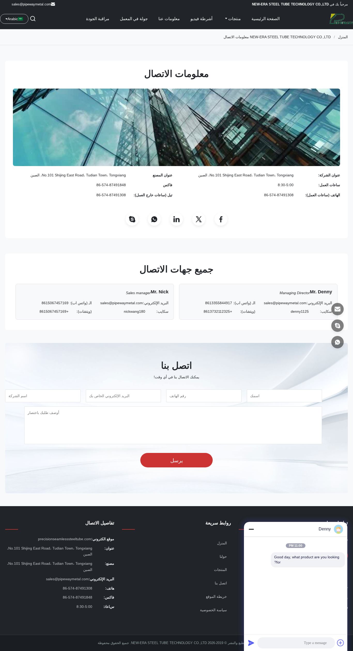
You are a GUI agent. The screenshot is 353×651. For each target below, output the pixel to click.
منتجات (234, 19)
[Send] (251, 642)
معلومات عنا (169, 19)
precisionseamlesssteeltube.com (64, 539)
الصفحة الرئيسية (265, 19)
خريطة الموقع (216, 596)
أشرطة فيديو (201, 19)
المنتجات (220, 570)
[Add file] (340, 642)
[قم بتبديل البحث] (32, 19)
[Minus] (251, 529)
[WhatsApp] (154, 219)
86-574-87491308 (279, 195)
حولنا (223, 556)
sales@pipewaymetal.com (31, 4)
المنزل (343, 37)
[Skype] (132, 219)
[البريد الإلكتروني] (337, 309)
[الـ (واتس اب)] (337, 342)
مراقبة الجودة (97, 19)
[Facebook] (220, 219)
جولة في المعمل (134, 19)
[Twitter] (198, 219)
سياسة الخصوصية (213, 610)
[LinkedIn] (176, 219)
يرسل (176, 460)
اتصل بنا (221, 583)
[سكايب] (337, 325)
